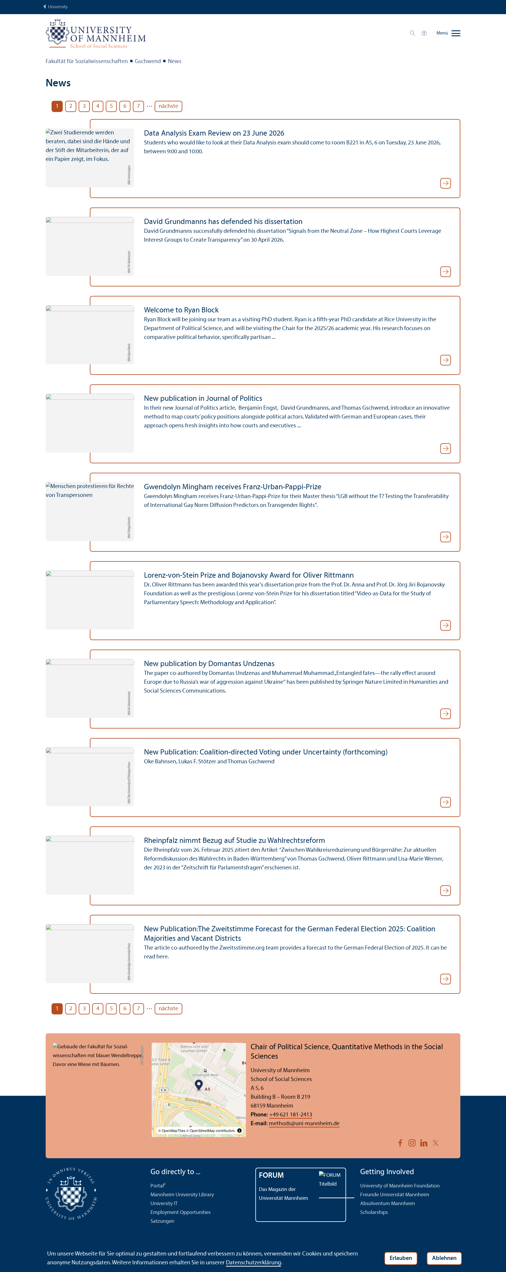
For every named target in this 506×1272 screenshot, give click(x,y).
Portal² (158, 1186)
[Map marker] (199, 1086)
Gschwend (148, 62)
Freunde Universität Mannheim (394, 1195)
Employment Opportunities (181, 1212)
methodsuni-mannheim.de (304, 1124)
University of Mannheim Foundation (400, 1186)
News (174, 62)
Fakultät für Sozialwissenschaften (87, 62)
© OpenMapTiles (171, 1130)
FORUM (271, 1176)
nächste (168, 106)
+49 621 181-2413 (290, 1115)
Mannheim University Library (182, 1195)
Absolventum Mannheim (387, 1204)
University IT (164, 1204)
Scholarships (374, 1212)
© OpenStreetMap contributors (210, 1130)
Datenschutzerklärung (253, 1263)
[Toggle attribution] (239, 1130)
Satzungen (162, 1221)
